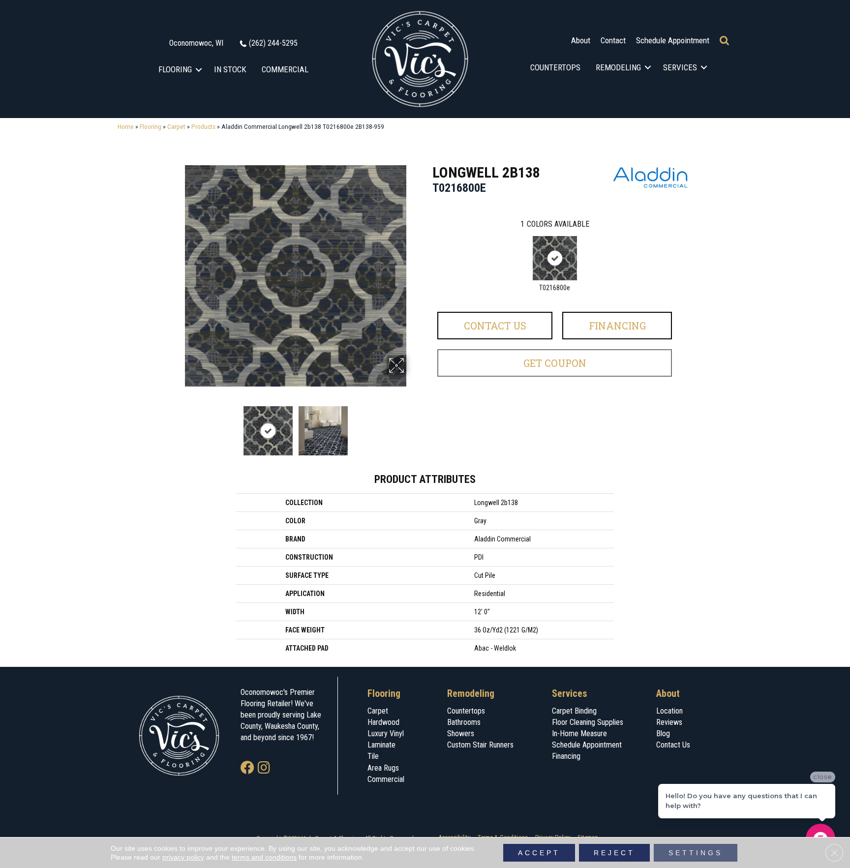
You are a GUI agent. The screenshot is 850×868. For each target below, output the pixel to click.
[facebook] (247, 768)
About (580, 40)
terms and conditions (264, 857)
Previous (178, 426)
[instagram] (264, 768)
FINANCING (617, 325)
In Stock (230, 69)
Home (126, 126)
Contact (613, 40)
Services (680, 67)
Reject (614, 853)
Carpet (176, 126)
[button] (199, 70)
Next (413, 426)
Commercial (285, 69)
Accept (539, 853)
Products (203, 126)
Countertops (555, 67)
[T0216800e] (554, 258)
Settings (695, 853)
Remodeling (618, 67)
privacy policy (183, 857)
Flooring (175, 69)
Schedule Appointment (672, 40)
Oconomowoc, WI (196, 43)
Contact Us (495, 325)
